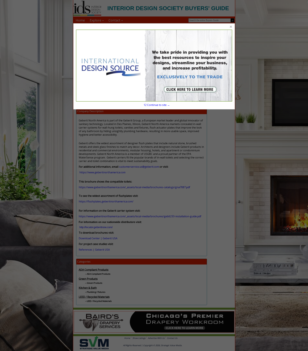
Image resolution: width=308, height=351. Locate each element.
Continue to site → (157, 105)
